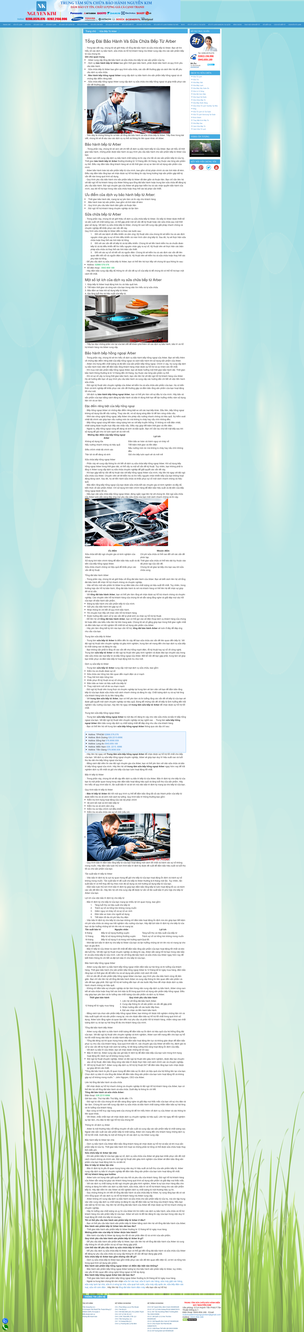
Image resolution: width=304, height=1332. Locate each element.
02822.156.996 (206, 56)
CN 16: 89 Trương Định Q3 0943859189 (160, 1331)
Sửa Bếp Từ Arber (108, 31)
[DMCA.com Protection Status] (190, 1319)
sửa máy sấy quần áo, (156, 1284)
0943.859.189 (111, 743)
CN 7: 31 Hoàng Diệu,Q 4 (123, 1321)
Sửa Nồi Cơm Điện (97, 24)
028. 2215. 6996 (114, 746)
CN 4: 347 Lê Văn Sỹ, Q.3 (123, 1314)
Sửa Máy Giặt (38, 24)
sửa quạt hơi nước (135, 1284)
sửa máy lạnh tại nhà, (95, 1284)
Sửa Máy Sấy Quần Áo (66, 24)
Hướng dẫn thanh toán (90, 1316)
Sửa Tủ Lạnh (17, 24)
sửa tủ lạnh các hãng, (150, 1281)
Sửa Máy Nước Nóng (144, 24)
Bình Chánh (237, 24)
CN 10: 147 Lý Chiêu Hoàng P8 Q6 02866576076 (163, 1309)
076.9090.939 (112, 740)
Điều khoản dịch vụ (89, 1314)
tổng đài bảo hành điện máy (132, 1287)
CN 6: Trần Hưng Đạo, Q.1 (123, 1319)
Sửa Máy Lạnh (51, 24)
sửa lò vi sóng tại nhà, (116, 1284)
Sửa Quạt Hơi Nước (112, 24)
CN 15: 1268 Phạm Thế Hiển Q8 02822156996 (162, 1328)
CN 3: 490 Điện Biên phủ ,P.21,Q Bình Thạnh (129, 1312)
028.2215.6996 (115, 737)
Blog (183, 24)
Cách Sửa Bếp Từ (279, 24)
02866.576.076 (111, 734)
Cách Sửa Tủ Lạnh (294, 24)
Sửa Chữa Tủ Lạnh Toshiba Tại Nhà (166, 24)
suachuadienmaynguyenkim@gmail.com (202, 1314)
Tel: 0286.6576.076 (206, 53)
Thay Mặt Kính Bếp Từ (252, 24)
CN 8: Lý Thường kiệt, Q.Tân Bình (126, 1324)
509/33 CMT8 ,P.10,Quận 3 (91, 1312)
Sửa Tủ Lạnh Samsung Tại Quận (219, 24)
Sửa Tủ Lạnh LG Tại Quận (196, 24)
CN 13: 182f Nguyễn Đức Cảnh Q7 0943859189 (162, 1321)
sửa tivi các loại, (131, 1281)
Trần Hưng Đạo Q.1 (89, 1307)
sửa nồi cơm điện (97, 1287)
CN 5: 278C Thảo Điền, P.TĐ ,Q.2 (125, 1316)
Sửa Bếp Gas (267, 24)
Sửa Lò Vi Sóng (82, 24)
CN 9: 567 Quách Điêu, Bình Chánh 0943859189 (163, 1307)
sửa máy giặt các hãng (171, 1281)
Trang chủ (7, 24)
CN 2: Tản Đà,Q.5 (120, 1309)
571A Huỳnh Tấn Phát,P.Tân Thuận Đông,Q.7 (97, 1309)
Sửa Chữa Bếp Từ (128, 24)
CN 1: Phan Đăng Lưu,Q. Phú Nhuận (127, 1307)
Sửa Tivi (28, 24)
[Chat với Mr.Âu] (211, 64)
